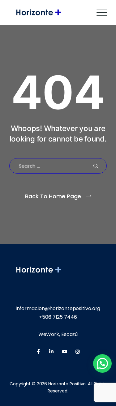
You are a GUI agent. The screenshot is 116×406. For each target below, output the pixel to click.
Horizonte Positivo (67, 384)
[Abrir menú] (100, 12)
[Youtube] (64, 351)
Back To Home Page (53, 196)
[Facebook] (38, 351)
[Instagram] (77, 351)
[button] (102, 363)
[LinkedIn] (51, 351)
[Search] (96, 166)
